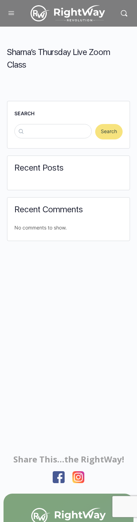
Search (24, 113)
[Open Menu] (11, 12)
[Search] (124, 13)
